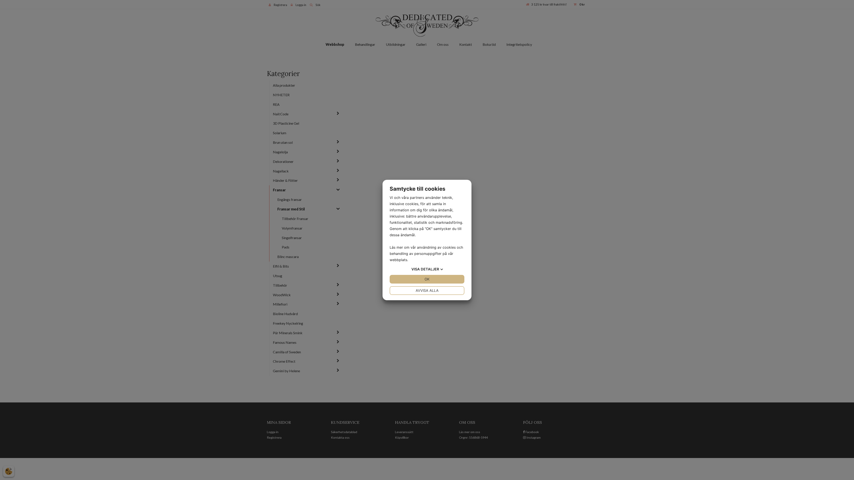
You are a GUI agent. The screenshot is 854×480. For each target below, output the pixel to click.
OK (427, 279)
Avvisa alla (427, 290)
